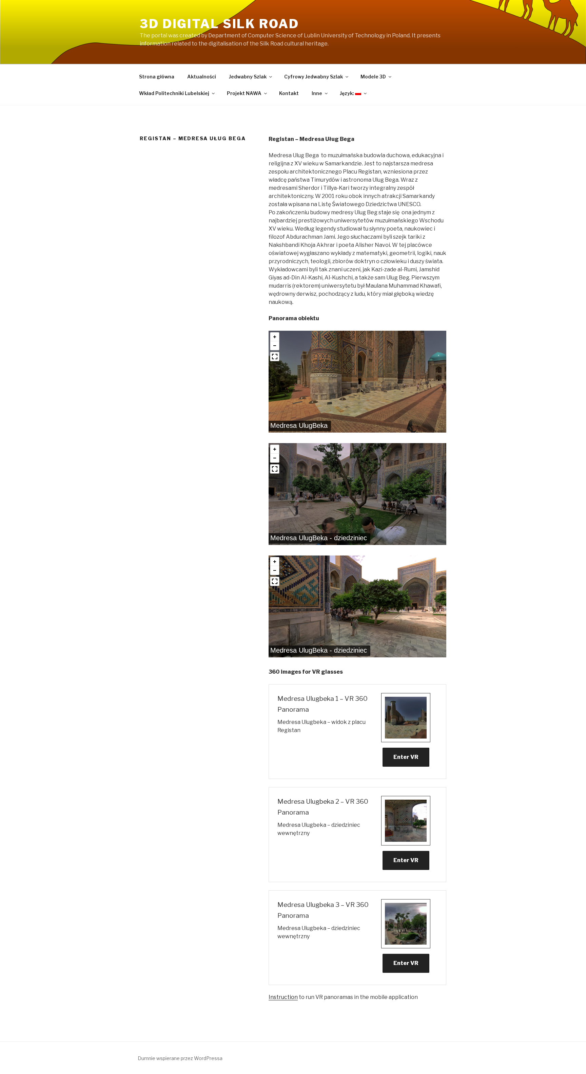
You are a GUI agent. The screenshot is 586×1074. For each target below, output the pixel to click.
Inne (317, 93)
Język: (347, 93)
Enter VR (405, 757)
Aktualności (201, 76)
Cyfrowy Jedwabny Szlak (313, 76)
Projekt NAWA (244, 93)
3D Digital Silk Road (219, 23)
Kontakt (289, 93)
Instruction (283, 997)
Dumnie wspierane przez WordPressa (180, 1058)
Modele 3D (373, 76)
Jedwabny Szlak (248, 76)
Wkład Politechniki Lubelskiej (174, 93)
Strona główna (156, 76)
